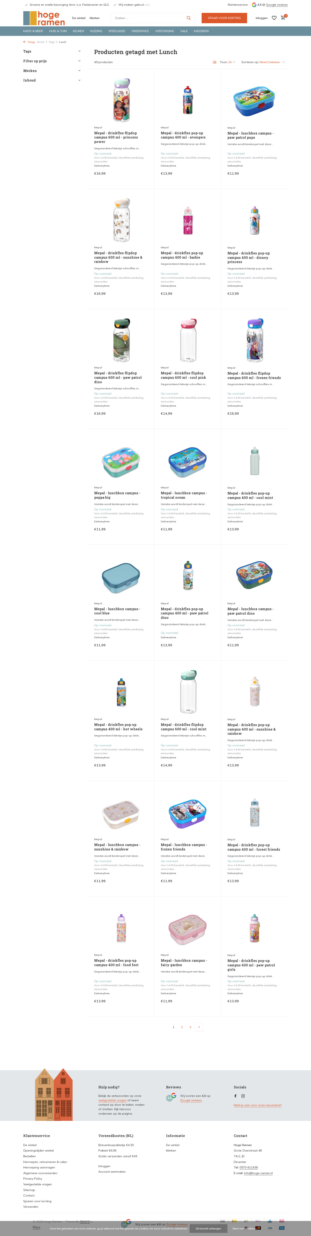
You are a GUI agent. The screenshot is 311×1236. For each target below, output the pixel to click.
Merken (95, 18)
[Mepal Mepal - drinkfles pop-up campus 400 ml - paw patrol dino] (188, 575)
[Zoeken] (189, 18)
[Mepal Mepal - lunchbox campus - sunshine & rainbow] (121, 811)
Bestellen (29, 1156)
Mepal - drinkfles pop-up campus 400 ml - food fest (116, 962)
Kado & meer (33, 31)
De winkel (78, 18)
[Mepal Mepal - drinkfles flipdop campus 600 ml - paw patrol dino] (121, 339)
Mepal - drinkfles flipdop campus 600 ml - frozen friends (254, 375)
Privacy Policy (32, 1178)
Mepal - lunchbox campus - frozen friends (184, 847)
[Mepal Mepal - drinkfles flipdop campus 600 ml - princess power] (121, 99)
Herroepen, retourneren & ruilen (45, 1162)
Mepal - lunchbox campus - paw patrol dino (250, 611)
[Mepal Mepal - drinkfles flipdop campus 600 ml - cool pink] (188, 339)
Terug (31, 41)
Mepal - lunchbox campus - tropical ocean (184, 495)
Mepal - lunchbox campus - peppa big (117, 495)
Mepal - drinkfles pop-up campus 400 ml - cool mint (250, 495)
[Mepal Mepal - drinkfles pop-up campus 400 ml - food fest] (121, 927)
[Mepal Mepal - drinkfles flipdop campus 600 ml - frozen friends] (254, 339)
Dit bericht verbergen (208, 1228)
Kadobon (201, 31)
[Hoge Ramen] (44, 18)
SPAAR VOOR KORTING (224, 18)
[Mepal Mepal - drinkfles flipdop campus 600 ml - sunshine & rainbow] (121, 219)
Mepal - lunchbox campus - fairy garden (184, 962)
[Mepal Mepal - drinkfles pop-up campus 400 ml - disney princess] (254, 219)
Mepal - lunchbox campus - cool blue (117, 611)
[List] (215, 62)
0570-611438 (248, 1167)
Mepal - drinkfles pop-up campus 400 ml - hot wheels (118, 727)
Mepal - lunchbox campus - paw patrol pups (250, 135)
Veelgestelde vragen (37, 1184)
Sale (184, 31)
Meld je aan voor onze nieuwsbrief (258, 1105)
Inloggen (104, 1166)
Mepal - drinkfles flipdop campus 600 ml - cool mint (183, 727)
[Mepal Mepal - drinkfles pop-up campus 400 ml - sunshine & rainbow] (254, 691)
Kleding (96, 31)
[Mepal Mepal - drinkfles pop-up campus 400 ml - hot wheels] (121, 691)
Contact (28, 1195)
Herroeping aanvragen (39, 1167)
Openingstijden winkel (38, 1150)
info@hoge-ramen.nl (258, 1173)
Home (40, 41)
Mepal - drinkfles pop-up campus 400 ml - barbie (182, 255)
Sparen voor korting (37, 1201)
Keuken (78, 31)
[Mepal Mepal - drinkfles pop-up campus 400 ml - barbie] (188, 219)
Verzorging (164, 31)
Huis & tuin (58, 31)
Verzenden (30, 1207)
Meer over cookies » (245, 1228)
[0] (282, 18)
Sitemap (29, 1190)
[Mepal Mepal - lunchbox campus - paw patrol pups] (254, 99)
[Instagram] (243, 1096)
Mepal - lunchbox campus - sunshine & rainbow (117, 847)
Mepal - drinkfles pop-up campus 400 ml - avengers (183, 135)
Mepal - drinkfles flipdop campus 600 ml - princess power (116, 137)
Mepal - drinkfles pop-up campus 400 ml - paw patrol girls (251, 965)
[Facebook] (235, 1096)
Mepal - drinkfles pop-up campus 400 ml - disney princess (248, 257)
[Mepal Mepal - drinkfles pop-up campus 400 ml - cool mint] (254, 459)
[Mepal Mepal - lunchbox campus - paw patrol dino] (254, 575)
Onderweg (140, 31)
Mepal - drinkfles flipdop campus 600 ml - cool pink (183, 375)
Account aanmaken (112, 1172)
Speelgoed (117, 31)
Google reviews (277, 5)
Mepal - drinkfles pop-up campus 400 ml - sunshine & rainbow (251, 729)
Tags (52, 41)
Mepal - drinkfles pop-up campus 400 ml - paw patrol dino (184, 613)
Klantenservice (238, 5)
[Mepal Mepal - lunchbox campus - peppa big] (121, 459)
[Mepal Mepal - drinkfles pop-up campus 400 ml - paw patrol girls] (254, 927)
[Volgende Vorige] (199, 1027)
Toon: (224, 62)
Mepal (98, 127)
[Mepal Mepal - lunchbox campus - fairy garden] (188, 927)
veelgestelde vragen (112, 1100)
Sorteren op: (250, 62)
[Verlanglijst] (274, 18)
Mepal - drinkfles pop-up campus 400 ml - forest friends (253, 847)
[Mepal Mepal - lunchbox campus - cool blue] (121, 575)
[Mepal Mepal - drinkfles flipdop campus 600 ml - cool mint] (188, 691)
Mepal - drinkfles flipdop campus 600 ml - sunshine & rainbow (118, 257)
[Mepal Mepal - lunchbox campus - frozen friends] (188, 811)
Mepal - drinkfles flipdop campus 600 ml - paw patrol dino (118, 377)
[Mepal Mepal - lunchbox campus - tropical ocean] (188, 459)
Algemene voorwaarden (40, 1173)
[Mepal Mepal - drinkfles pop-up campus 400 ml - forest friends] (254, 811)
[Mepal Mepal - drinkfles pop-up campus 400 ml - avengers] (188, 99)
